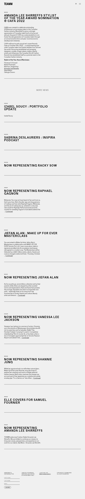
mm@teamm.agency (45, 474)
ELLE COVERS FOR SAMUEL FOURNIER (25, 401)
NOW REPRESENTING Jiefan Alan (31, 277)
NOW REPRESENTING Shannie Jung (28, 361)
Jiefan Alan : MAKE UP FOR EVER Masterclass (30, 235)
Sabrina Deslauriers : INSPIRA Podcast (29, 139)
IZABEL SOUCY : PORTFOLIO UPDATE (26, 108)
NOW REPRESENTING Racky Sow (30, 165)
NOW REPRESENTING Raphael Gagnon (28, 192)
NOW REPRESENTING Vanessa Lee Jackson (31, 318)
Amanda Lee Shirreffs (11, 68)
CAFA (6, 27)
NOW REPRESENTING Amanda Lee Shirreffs (23, 429)
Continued (9, 211)
